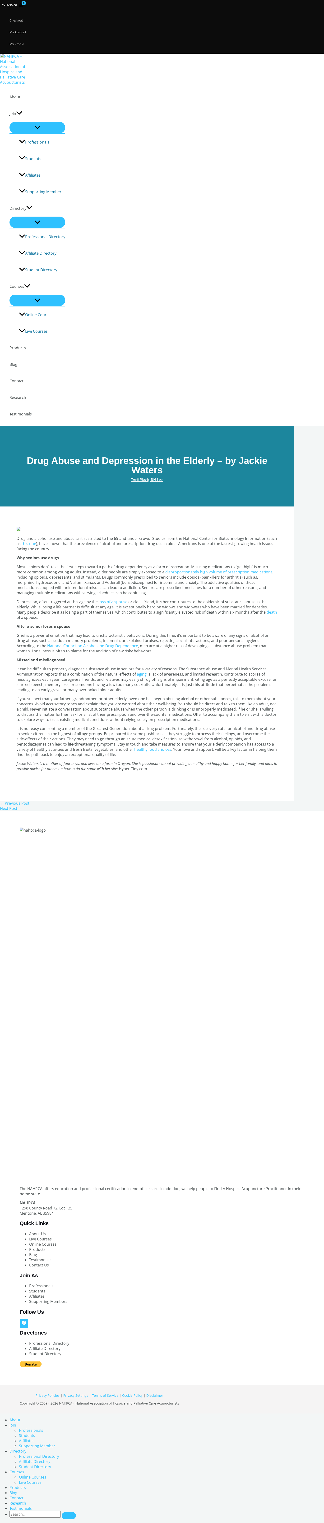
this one (29, 543)
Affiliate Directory (40, 253)
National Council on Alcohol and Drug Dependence (92, 645)
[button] (19, 113)
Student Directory (41, 269)
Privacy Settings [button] (75, 1395)
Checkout (16, 20)
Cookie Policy (132, 1395)
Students (33, 158)
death (272, 612)
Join (12, 113)
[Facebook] (24, 1323)
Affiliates (33, 175)
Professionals (37, 142)
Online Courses (38, 314)
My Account (17, 32)
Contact (16, 381)
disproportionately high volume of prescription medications (219, 572)
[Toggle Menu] (37, 127)
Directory (17, 208)
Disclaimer (154, 1395)
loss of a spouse (113, 601)
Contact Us (39, 1265)
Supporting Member (43, 191)
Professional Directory (45, 236)
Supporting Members (48, 1301)
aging (142, 674)
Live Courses (36, 331)
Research (17, 397)
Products (17, 347)
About (14, 97)
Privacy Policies (48, 1395)
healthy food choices (152, 749)
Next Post (11, 808)
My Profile (16, 44)
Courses (16, 286)
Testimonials (20, 414)
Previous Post (14, 803)
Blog (13, 364)
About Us (37, 1233)
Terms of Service (105, 1395)
